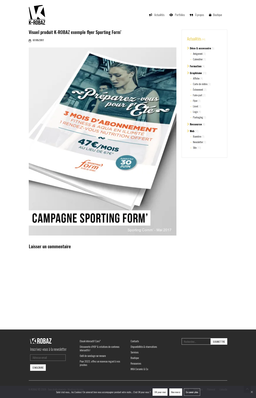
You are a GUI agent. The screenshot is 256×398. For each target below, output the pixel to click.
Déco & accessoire (200, 48)
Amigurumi (198, 53)
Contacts (135, 341)
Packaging (198, 117)
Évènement (198, 89)
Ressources (136, 363)
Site (195, 147)
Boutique (135, 357)
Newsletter (198, 142)
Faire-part (197, 95)
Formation (195, 66)
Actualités (194, 39)
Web (192, 131)
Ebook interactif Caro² (90, 341)
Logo (195, 111)
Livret (195, 106)
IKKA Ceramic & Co (139, 369)
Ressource (196, 124)
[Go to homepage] (37, 14)
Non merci (175, 392)
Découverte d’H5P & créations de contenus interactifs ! (99, 348)
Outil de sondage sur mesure (93, 355)
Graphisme (196, 73)
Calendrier (198, 59)
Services (134, 352)
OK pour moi (160, 392)
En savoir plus (192, 392)
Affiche (196, 78)
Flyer (195, 100)
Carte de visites (200, 84)
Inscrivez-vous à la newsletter (48, 349)
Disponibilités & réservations (144, 346)
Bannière (197, 136)
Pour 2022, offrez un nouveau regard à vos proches (100, 362)
